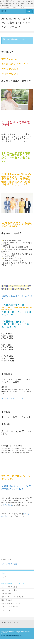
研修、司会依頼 (6, 600)
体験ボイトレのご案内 (9, 590)
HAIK (3, 11)
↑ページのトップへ (7, 622)
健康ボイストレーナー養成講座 (12, 597)
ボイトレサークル (7, 593)
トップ (3, 577)
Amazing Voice (15, 631)
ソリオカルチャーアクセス (12, 398)
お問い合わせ (7, 505)
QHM (21, 636)
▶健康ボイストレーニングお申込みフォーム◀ (16, 487)
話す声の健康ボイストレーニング (13, 583)
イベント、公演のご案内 (10, 607)
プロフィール (6, 610)
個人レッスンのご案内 (9, 564)
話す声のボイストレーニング (11, 603)
